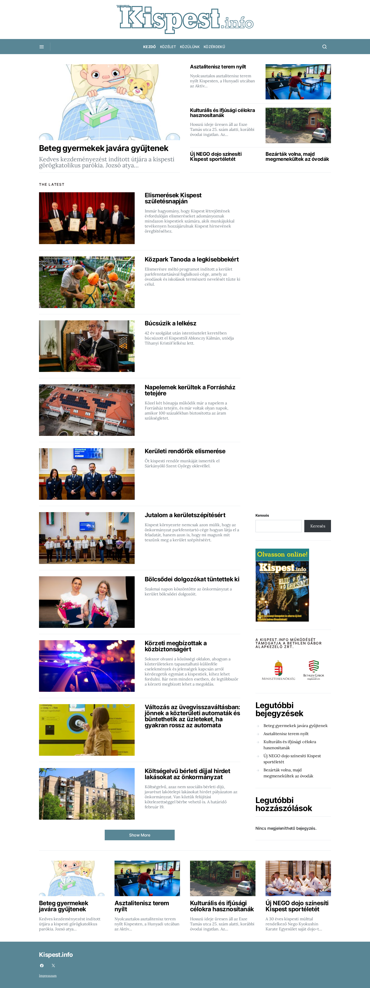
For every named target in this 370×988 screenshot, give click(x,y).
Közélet (168, 47)
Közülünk (190, 47)
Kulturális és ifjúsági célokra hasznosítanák (290, 744)
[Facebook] (42, 965)
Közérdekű (214, 47)
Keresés (262, 515)
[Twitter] (53, 965)
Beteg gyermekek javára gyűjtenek (296, 725)
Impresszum (48, 975)
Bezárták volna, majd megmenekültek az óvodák (288, 772)
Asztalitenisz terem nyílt (286, 733)
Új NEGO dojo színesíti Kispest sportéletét (292, 758)
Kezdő (149, 47)
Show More (139, 835)
